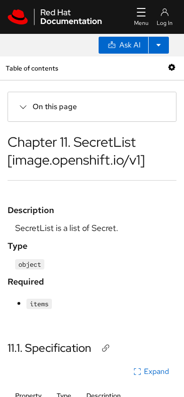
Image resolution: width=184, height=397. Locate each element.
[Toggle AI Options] (158, 45)
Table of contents (32, 68)
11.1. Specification (49, 348)
